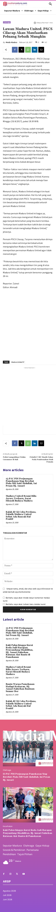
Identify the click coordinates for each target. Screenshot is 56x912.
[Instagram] (10, 874)
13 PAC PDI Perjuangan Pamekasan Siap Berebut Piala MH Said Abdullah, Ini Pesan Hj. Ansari (21, 482)
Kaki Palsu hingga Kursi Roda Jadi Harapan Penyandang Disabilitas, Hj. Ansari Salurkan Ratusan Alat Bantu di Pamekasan (19, 651)
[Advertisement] (28, 323)
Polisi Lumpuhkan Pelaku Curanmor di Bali (14, 458)
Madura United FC (17, 362)
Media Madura (11, 42)
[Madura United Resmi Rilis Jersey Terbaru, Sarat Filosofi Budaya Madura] (44, 500)
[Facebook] (15, 50)
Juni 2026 (7, 899)
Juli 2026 (7, 895)
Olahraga (7, 22)
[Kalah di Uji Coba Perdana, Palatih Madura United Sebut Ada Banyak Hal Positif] (44, 516)
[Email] (41, 50)
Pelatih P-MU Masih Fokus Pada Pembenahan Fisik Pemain (41, 459)
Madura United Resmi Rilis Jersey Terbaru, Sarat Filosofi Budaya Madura (21, 498)
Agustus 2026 (9, 891)
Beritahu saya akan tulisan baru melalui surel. (26, 604)
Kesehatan (7, 826)
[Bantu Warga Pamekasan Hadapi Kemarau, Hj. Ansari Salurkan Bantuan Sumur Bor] (43, 688)
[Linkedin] (34, 50)
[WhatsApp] (28, 50)
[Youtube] (23, 874)
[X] (21, 50)
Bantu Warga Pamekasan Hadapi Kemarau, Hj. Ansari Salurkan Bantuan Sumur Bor (20, 688)
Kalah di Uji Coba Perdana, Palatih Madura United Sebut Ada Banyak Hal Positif (21, 516)
